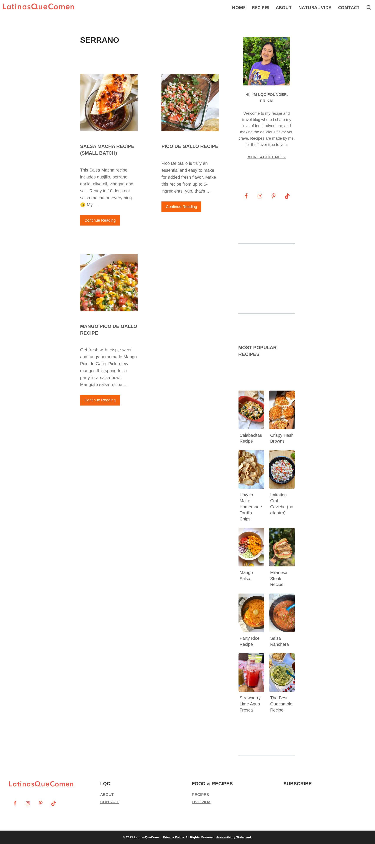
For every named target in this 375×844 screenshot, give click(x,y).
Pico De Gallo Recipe (189, 146)
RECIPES (260, 7)
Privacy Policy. (174, 837)
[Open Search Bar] (369, 7)
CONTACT (349, 7)
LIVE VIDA (201, 802)
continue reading (100, 220)
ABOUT (284, 7)
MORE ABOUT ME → (266, 157)
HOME (238, 7)
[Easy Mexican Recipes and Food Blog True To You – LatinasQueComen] (39, 7)
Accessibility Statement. (234, 837)
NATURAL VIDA (315, 7)
